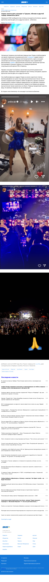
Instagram (30, 57)
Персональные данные (30, 560)
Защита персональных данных (32, 563)
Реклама (26, 558)
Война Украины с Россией (7, 371)
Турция (25, 369)
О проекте (4, 558)
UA (47, 2)
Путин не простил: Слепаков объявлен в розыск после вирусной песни (22, 506)
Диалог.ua (4, 568)
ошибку (38, 364)
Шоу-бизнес (19, 369)
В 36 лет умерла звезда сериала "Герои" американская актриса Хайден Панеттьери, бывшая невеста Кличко (22, 416)
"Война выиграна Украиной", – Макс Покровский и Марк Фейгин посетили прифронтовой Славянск (20, 433)
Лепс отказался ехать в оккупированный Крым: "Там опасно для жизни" (23, 439)
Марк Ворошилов (9, 22)
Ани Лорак (31, 369)
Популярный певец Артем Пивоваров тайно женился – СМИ (19, 495)
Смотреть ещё (6, 519)
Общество (13, 369)
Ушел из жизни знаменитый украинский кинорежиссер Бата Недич (21, 515)
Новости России (5, 369)
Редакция (4, 560)
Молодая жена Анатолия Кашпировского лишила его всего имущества (22, 510)
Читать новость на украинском (8, 10)
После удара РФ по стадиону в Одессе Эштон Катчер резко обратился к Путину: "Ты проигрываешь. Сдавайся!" (23, 422)
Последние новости (9, 377)
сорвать (12, 62)
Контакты (3, 563)
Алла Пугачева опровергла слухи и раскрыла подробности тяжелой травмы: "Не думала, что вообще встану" (21, 455)
